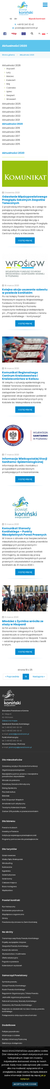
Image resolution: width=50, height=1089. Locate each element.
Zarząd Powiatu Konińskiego (14, 985)
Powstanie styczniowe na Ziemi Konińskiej (19, 922)
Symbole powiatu (9, 982)
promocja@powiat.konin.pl (20, 747)
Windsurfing (7, 863)
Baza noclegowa (9, 886)
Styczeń (10, 68)
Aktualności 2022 (11, 115)
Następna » (39, 676)
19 (26, 676)
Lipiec (9, 91)
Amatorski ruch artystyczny (13, 803)
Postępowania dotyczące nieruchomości (19, 1015)
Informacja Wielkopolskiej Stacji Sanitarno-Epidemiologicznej (24, 460)
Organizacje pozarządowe (13, 770)
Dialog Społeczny (9, 788)
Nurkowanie (7, 867)
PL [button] (40, 33)
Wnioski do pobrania (11, 780)
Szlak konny (7, 879)
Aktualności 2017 (11, 136)
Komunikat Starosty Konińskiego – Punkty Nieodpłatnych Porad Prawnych (24, 531)
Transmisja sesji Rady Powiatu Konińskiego (20, 938)
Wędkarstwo (7, 890)
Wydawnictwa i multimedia (14, 954)
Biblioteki (5, 796)
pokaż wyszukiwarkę (32, 33)
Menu (45, 5)
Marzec (10, 76)
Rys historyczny (8, 906)
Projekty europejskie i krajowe (14, 942)
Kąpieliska (6, 871)
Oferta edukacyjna (10, 958)
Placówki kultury (8, 792)
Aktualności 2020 (27, 55)
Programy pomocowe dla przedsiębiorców (20, 839)
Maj (8, 83)
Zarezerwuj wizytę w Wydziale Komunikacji (20, 766)
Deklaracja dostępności (12, 1043)
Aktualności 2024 (11, 107)
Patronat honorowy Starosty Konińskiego (19, 1001)
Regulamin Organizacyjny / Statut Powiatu (20, 993)
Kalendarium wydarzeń (12, 965)
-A (10, 18)
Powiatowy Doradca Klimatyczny (16, 784)
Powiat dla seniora (10, 950)
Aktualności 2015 (11, 144)
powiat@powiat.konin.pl (26, 27)
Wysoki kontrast (37, 18)
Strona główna (8, 55)
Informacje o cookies (11, 1035)
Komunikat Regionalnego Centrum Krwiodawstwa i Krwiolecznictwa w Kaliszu (20, 376)
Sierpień (10, 95)
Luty (8, 72)
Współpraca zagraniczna (13, 914)
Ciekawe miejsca (9, 882)
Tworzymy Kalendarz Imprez (14, 807)
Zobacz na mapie (9, 720)
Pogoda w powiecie (10, 961)
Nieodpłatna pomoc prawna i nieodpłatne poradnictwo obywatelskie (20, 775)
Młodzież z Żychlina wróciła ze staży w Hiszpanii (22, 622)
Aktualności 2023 (11, 111)
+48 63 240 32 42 (25, 24)
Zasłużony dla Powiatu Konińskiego (17, 1005)
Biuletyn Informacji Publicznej (14, 1039)
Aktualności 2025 (11, 103)
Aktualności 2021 (11, 119)
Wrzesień (11, 99)
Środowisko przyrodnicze (12, 910)
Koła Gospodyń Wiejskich (13, 800)
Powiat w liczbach (9, 827)
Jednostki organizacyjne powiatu (16, 997)
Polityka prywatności (10, 1031)
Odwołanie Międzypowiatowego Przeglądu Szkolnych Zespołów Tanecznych (24, 200)
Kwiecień (11, 80)
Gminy (5, 918)
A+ (15, 18)
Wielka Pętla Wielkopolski (12, 859)
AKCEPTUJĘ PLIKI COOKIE (25, 1084)
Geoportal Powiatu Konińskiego (15, 946)
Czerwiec (11, 87)
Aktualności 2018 (11, 132)
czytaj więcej (25, 240)
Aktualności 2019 (11, 128)
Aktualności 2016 (11, 140)
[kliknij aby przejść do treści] (25, 173)
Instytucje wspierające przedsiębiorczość (19, 835)
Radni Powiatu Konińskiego (13, 989)
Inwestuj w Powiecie (10, 831)
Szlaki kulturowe (8, 875)
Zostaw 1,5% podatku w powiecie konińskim (20, 811)
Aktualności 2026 (11, 65)
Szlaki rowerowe (8, 855)
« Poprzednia (12, 676)
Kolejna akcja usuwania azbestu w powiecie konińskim (25, 291)
